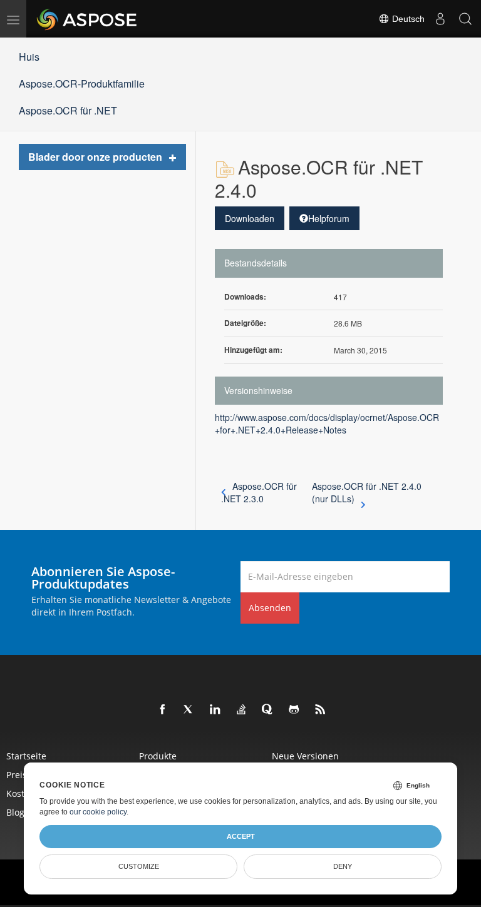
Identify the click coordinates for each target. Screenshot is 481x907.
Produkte (158, 756)
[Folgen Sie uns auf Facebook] (163, 710)
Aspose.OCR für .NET (68, 110)
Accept (241, 836)
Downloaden (249, 218)
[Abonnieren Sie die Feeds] (321, 710)
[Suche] (465, 19)
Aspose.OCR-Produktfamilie (82, 83)
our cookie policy (98, 812)
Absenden (270, 608)
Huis (29, 56)
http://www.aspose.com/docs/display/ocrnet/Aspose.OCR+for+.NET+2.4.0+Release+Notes (327, 423)
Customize (138, 866)
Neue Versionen (305, 756)
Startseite (26, 756)
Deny (342, 866)
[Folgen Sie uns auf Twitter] (189, 710)
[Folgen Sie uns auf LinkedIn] (215, 710)
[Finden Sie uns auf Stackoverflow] (242, 710)
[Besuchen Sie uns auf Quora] (268, 710)
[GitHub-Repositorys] (294, 710)
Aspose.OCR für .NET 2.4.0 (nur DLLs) (367, 492)
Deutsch (407, 19)
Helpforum (328, 218)
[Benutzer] (440, 19)
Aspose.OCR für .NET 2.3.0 (259, 492)
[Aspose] (87, 18)
